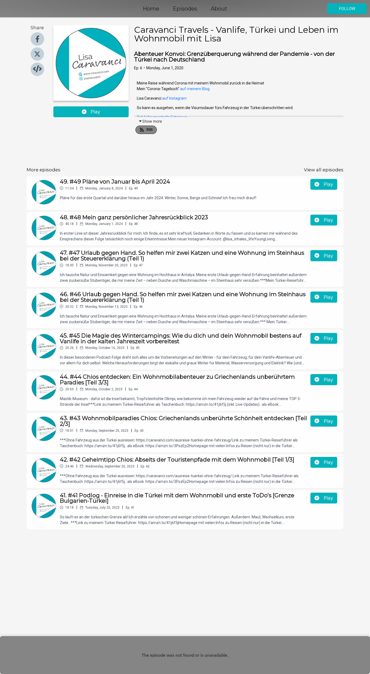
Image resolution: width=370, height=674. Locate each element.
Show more (152, 121)
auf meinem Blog (195, 89)
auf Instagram (174, 98)
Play (95, 111)
